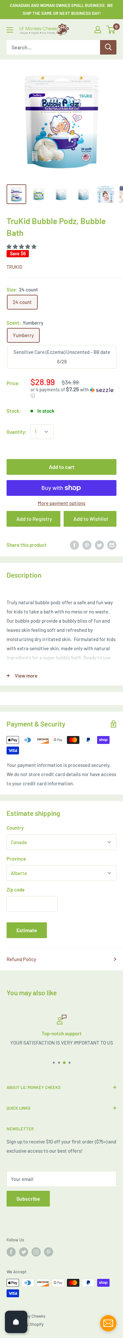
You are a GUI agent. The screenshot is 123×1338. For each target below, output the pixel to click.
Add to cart (61, 467)
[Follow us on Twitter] (23, 1252)
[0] (111, 30)
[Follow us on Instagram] (36, 1252)
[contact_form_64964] (108, 1323)
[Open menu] (10, 30)
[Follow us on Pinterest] (48, 1252)
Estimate (26, 930)
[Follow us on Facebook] (11, 1252)
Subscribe (28, 1198)
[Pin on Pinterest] (87, 545)
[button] (22, 246)
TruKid (14, 267)
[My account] (97, 29)
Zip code (16, 889)
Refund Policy (21, 959)
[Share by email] (111, 545)
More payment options (61, 503)
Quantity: (17, 432)
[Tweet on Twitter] (99, 545)
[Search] (108, 47)
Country (15, 828)
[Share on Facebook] (74, 545)
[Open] (16, 1322)
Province (16, 859)
